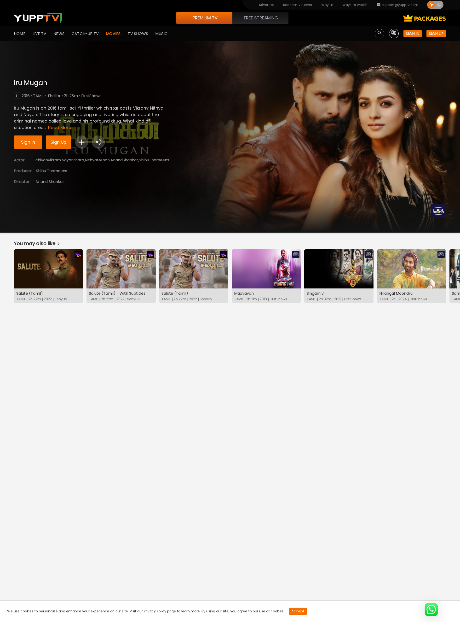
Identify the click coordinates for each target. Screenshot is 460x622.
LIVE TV (39, 33)
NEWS (58, 33)
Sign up (436, 33)
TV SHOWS (138, 33)
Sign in (412, 33)
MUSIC (161, 33)
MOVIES (113, 33)
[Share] (98, 142)
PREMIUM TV (205, 18)
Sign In (28, 142)
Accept (298, 611)
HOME (19, 33)
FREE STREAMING (261, 18)
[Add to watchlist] (81, 142)
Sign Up (59, 142)
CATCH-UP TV (85, 33)
